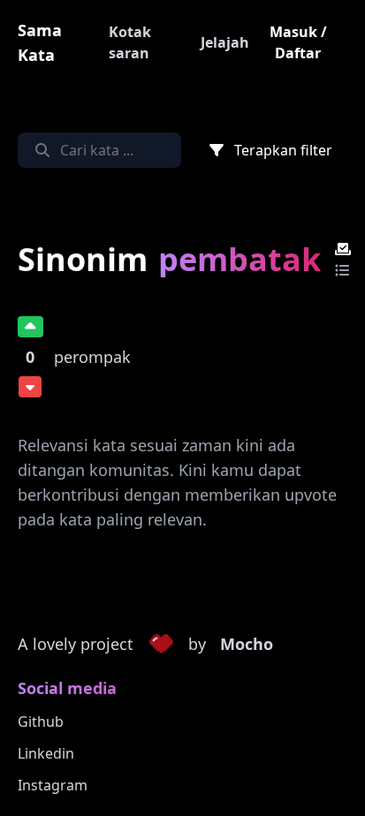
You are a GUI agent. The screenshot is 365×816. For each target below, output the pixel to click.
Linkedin (46, 753)
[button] (161, 644)
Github (41, 721)
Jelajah (225, 42)
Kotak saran (130, 42)
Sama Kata (40, 42)
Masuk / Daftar (298, 42)
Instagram (52, 785)
